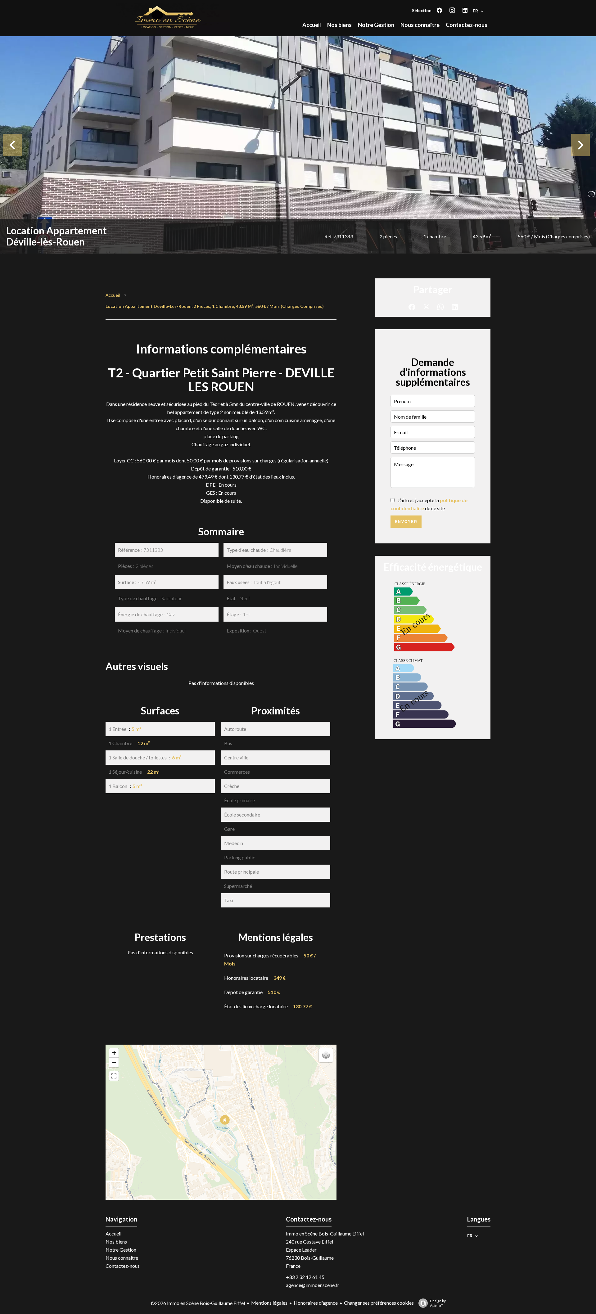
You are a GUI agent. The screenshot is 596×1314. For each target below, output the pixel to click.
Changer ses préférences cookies (379, 1303)
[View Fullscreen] (114, 1076)
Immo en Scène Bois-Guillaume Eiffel (325, 1233)
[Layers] (326, 1055)
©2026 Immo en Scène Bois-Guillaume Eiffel (198, 1303)
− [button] (114, 1062)
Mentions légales (269, 1303)
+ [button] (114, 1053)
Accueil (113, 295)
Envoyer (406, 522)
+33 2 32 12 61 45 (305, 1277)
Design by (438, 1303)
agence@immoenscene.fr (312, 1285)
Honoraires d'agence (316, 1303)
